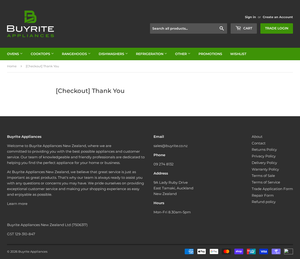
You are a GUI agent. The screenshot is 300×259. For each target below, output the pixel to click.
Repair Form (263, 195)
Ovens (13, 54)
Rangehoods (75, 54)
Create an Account (278, 17)
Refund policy (264, 201)
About (257, 136)
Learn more (17, 203)
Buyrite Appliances (32, 251)
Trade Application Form (272, 189)
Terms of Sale (263, 175)
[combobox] (188, 28)
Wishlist (238, 54)
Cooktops (41, 54)
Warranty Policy (265, 169)
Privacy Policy (264, 156)
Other (181, 54)
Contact (259, 143)
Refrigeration (150, 54)
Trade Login (276, 28)
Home (12, 66)
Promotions (210, 54)
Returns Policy (264, 149)
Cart (247, 28)
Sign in (250, 17)
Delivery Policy (264, 162)
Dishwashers (112, 54)
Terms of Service (266, 182)
